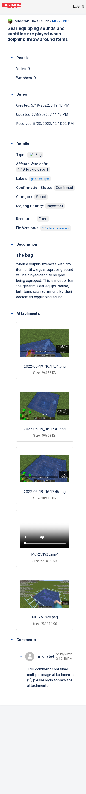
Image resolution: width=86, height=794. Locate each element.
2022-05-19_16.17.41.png (45, 429)
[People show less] (12, 57)
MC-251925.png (45, 617)
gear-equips (40, 179)
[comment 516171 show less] (20, 656)
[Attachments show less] (12, 313)
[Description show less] (12, 244)
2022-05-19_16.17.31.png (45, 366)
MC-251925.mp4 (44, 554)
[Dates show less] (12, 94)
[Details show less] (12, 143)
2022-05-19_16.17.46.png (45, 492)
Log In (78, 6)
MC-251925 (60, 21)
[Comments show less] (12, 639)
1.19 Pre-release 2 (55, 228)
